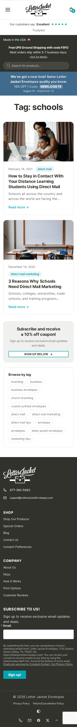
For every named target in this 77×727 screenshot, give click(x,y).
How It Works (12, 581)
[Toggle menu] (7, 9)
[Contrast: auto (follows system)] (38, 711)
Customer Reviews (15, 595)
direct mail (45, 169)
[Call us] (20, 720)
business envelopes (24, 389)
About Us (9, 567)
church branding (22, 398)
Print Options (12, 588)
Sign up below (38, 354)
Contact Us (10, 539)
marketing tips (20, 438)
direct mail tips (21, 422)
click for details (38, 56)
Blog (6, 532)
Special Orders (13, 526)
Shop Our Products (16, 519)
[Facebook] (38, 720)
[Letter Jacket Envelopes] (38, 9)
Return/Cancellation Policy (48, 703)
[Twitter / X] (47, 720)
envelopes (18, 430)
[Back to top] (56, 720)
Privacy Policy (21, 703)
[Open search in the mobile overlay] (36, 65)
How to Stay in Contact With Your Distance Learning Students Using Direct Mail (36, 181)
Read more (18, 207)
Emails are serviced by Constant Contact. (27, 664)
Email (7, 625)
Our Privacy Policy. (62, 664)
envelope (44, 422)
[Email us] (29, 720)
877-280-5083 (20, 490)
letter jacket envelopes (47, 430)
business (36, 381)
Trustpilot (38, 30)
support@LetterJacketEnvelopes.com (31, 497)
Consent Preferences (17, 546)
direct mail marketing (25, 274)
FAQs (6, 574)
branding (17, 381)
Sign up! (14, 675)
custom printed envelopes (28, 406)
